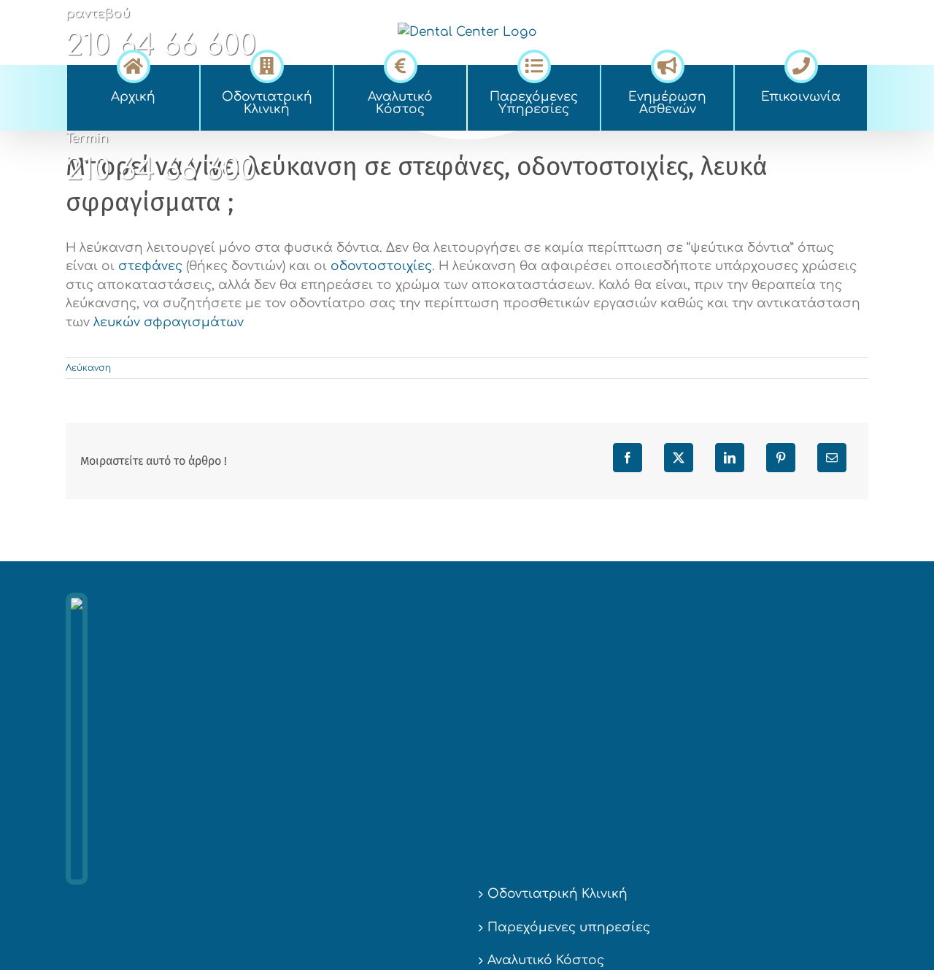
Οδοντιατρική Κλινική (557, 894)
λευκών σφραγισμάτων (168, 322)
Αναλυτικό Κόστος (545, 960)
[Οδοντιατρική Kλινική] (267, 64)
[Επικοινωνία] (801, 64)
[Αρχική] (133, 64)
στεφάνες (150, 266)
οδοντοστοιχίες (381, 266)
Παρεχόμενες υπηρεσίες (568, 927)
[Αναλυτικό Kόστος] (400, 64)
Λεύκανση (88, 368)
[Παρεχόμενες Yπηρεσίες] (534, 64)
